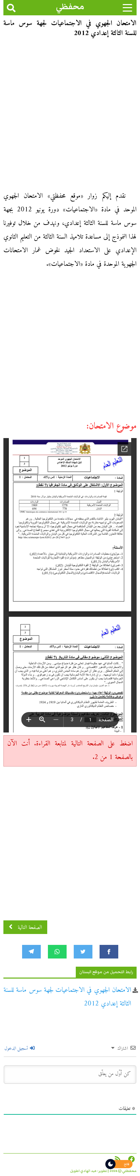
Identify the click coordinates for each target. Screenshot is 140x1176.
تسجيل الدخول (16, 1048)
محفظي (70, 6)
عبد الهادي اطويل (83, 1171)
